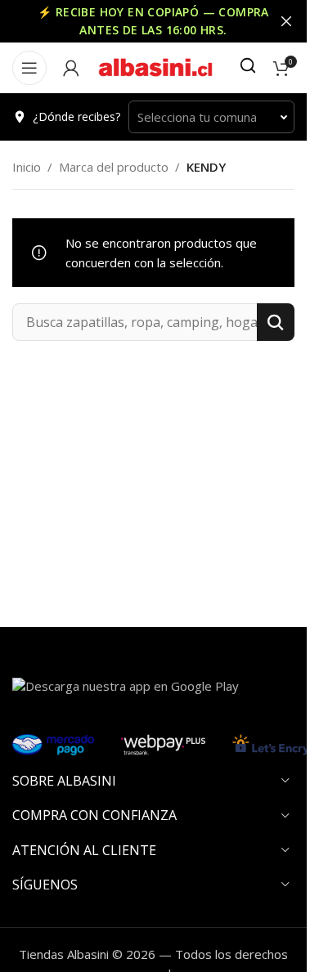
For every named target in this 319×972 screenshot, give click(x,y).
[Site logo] (155, 66)
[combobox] (211, 117)
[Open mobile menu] (29, 68)
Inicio (26, 167)
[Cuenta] (71, 68)
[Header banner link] (153, 21)
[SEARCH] (275, 322)
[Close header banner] (286, 21)
